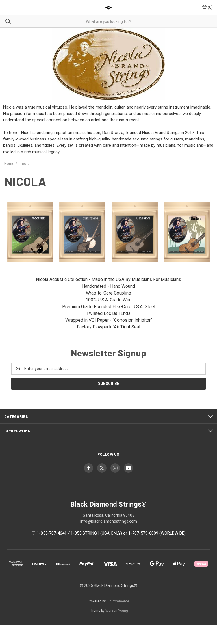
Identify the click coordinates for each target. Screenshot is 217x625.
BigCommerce (118, 601)
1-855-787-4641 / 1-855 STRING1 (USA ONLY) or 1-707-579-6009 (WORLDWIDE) (111, 533)
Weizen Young (116, 611)
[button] (30, 232)
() (210, 7)
